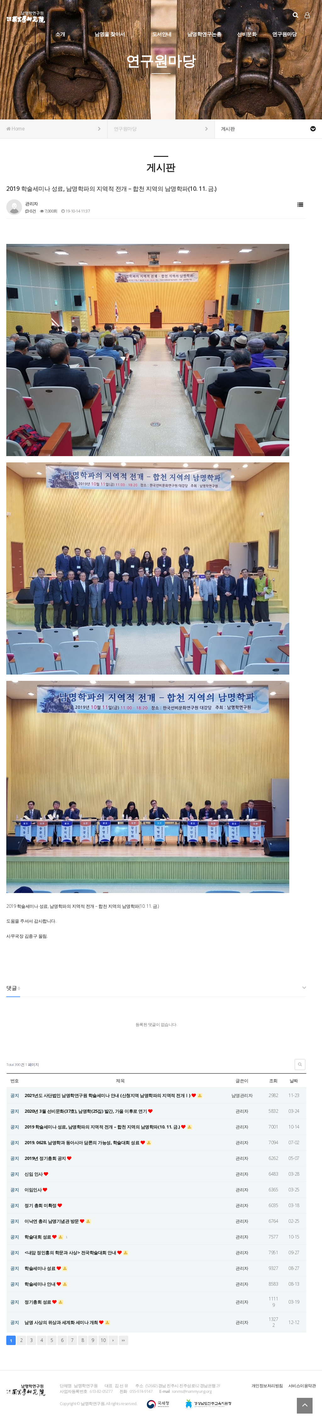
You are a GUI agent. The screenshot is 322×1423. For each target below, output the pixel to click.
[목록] (300, 204)
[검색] (295, 15)
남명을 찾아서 (110, 33)
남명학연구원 (26, 16)
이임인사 (34, 1190)
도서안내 (162, 33)
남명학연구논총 (204, 33)
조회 (273, 1081)
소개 (60, 33)
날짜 (294, 1081)
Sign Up (307, 25)
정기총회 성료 (38, 1302)
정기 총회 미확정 (41, 1205)
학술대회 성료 (38, 1237)
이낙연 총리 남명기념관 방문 (52, 1221)
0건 (32, 211)
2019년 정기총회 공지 (46, 1158)
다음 (113, 1340)
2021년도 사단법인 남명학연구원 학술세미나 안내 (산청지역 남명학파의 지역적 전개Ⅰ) (108, 1095)
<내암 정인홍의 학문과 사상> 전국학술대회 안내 (71, 1252)
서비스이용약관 (302, 1385)
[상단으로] (305, 1406)
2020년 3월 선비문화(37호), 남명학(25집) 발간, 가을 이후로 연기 (86, 1111)
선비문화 (247, 33)
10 (103, 1340)
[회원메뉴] (307, 15)
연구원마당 (284, 33)
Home (18, 128)
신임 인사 (34, 1174)
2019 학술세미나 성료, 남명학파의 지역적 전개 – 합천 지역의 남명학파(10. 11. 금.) (103, 1127)
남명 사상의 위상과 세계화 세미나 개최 (62, 1322)
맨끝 (123, 1340)
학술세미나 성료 (41, 1268)
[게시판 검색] (300, 1064)
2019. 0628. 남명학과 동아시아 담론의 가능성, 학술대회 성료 (83, 1142)
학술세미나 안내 (41, 1284)
